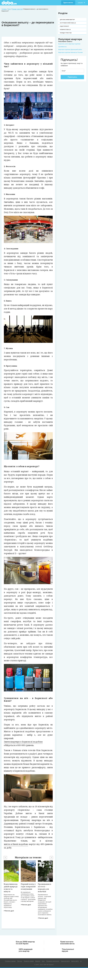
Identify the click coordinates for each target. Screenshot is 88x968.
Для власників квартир (67, 19)
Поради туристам (65, 32)
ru (80, 961)
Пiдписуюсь (72, 77)
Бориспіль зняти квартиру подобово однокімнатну (69, 45)
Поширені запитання (52, 961)
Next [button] (51, 857)
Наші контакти (65, 961)
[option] (11, 886)
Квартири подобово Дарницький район (70, 49)
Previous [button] (5, 857)
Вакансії (37, 961)
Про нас (19, 961)
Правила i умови (29, 961)
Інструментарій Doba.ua (68, 23)
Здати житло (68, 2)
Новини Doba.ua (65, 29)
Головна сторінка (10, 961)
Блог (43, 961)
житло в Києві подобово (16, 844)
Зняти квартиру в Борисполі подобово (23, 741)
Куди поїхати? (64, 26)
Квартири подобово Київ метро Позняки (70, 52)
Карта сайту (75, 961)
